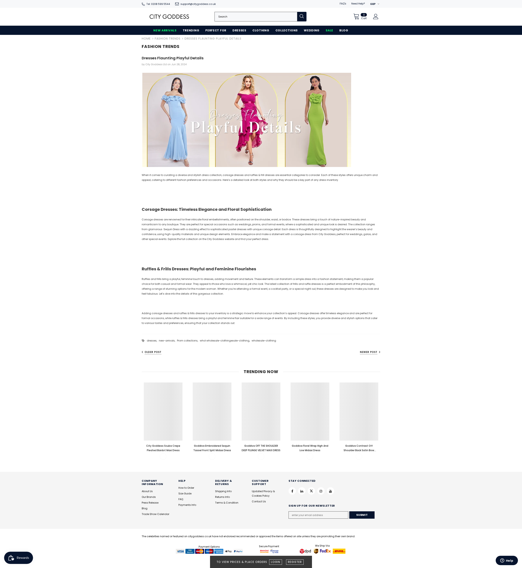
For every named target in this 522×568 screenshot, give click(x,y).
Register (295, 562)
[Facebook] (292, 491)
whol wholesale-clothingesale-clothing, (226, 340)
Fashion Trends (167, 38)
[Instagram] (321, 491)
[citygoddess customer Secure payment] (269, 551)
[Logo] (169, 16)
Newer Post (368, 352)
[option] (163, 421)
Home (146, 38)
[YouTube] (330, 491)
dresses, (153, 340)
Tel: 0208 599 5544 (158, 4)
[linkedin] (301, 491)
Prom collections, (188, 340)
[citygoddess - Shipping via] (306, 551)
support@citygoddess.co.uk (198, 4)
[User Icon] (376, 16)
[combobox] (256, 16)
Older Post (153, 352)
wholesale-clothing (264, 340)
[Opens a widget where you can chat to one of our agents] (506, 561)
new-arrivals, (168, 340)
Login (275, 562)
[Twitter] (311, 491)
